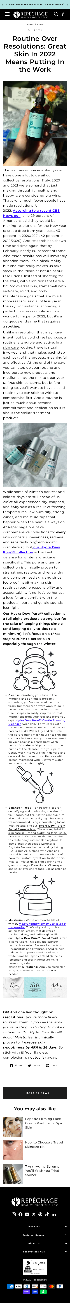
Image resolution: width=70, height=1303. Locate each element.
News (40, 24)
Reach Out (34, 1226)
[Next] (67, 4)
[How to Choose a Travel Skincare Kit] (13, 1150)
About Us (34, 1243)
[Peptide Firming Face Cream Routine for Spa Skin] (13, 1127)
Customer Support (34, 1235)
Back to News (37, 1093)
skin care (11, 347)
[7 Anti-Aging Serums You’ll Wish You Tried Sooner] (13, 1174)
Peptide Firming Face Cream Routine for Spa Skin (43, 1123)
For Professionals (34, 1251)
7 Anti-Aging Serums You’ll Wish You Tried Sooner (42, 1171)
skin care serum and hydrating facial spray (37, 832)
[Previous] (2, 4)
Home (30, 24)
